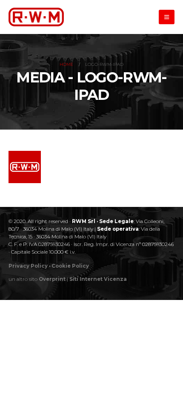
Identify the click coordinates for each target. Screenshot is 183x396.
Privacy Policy (28, 266)
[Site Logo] (36, 17)
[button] (166, 17)
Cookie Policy (70, 266)
